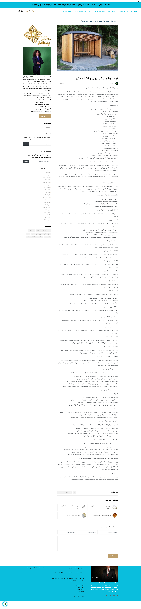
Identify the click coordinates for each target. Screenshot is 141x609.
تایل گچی (46, 230)
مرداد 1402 (47, 187)
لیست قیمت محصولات (85, 11)
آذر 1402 (47, 195)
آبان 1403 (47, 190)
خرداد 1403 (47, 202)
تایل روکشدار (39, 234)
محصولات (120, 11)
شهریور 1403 (46, 182)
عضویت (26, 161)
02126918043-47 (74, 11)
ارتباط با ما (95, 11)
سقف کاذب (39, 237)
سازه (28, 234)
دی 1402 (47, 210)
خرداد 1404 (47, 220)
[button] (28, 11)
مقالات (108, 11)
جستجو (26, 144)
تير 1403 (47, 185)
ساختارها (114, 11)
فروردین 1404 (46, 177)
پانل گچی (31, 230)
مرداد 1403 (47, 212)
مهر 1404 (47, 175)
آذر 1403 (47, 215)
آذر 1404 (47, 172)
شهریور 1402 (46, 207)
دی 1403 (47, 205)
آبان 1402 (47, 180)
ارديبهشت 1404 (46, 197)
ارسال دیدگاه (113, 555)
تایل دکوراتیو (47, 237)
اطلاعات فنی (102, 11)
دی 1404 (47, 217)
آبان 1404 (47, 192)
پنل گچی (38, 230)
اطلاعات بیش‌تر (45, 116)
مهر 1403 (47, 200)
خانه (131, 11)
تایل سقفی (47, 234)
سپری (32, 234)
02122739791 (66, 11)
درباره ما (126, 11)
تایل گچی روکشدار (31, 237)
